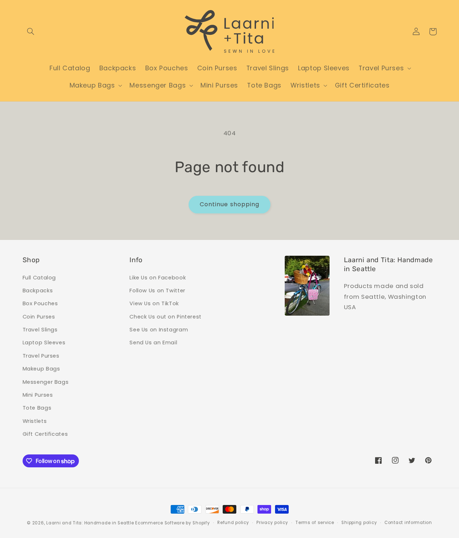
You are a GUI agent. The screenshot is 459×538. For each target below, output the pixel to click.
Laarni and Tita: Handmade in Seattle (90, 523)
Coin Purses (39, 316)
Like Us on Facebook (157, 277)
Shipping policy (359, 522)
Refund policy (233, 522)
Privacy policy (272, 522)
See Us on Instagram (158, 329)
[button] (31, 31)
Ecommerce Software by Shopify (172, 523)
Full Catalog (39, 277)
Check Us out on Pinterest (165, 316)
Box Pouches (40, 303)
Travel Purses (41, 355)
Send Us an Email (153, 342)
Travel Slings (40, 329)
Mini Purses (38, 394)
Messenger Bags (46, 382)
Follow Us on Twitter (157, 290)
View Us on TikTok (154, 303)
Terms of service (314, 522)
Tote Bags (37, 407)
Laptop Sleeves (44, 342)
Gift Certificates (45, 434)
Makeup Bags (41, 368)
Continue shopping (229, 204)
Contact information (408, 522)
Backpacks (38, 290)
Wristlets (35, 421)
